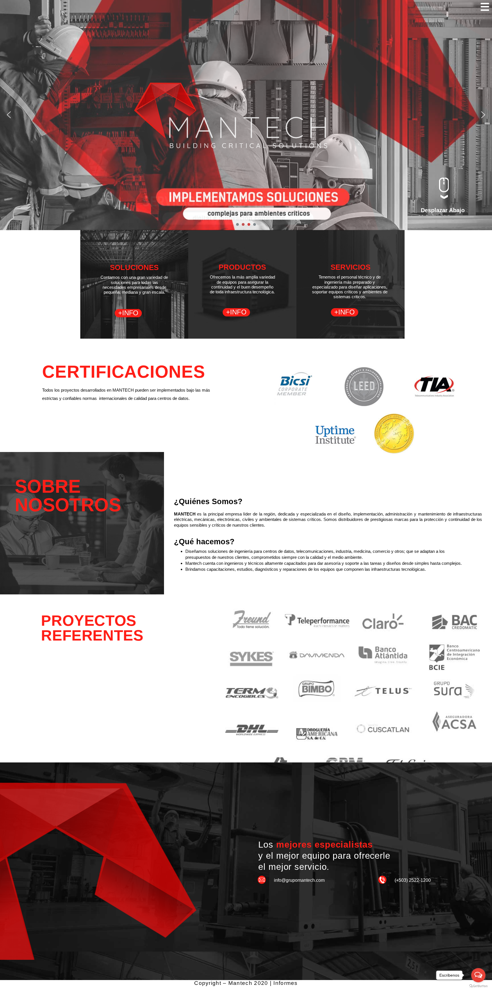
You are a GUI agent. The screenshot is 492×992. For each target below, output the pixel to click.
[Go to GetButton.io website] (478, 986)
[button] (8, 114)
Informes (285, 983)
